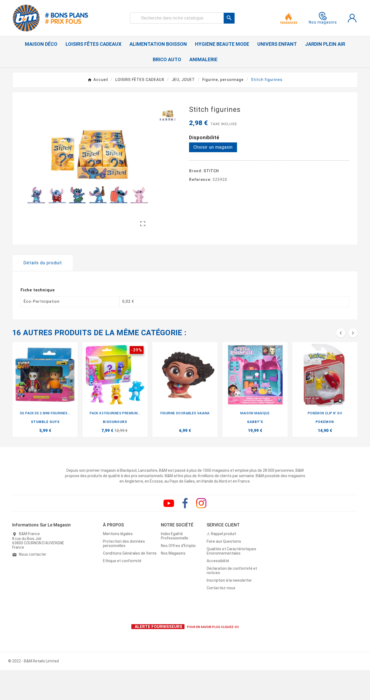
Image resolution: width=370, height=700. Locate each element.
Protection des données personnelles (124, 543)
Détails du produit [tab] (42, 262)
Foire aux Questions (224, 541)
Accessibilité (218, 561)
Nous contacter (32, 554)
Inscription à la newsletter (229, 580)
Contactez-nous (221, 588)
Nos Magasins (173, 553)
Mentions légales (118, 534)
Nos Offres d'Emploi (178, 545)
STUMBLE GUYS (45, 422)
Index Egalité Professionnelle (174, 536)
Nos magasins (323, 22)
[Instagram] (201, 503)
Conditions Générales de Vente (130, 553)
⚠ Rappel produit (221, 534)
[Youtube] (168, 503)
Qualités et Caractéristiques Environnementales (231, 551)
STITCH (211, 171)
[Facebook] (185, 503)
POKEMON (325, 422)
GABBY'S (255, 422)
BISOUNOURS (115, 422)
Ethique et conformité (122, 561)
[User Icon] (352, 18)
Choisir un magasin (213, 147)
